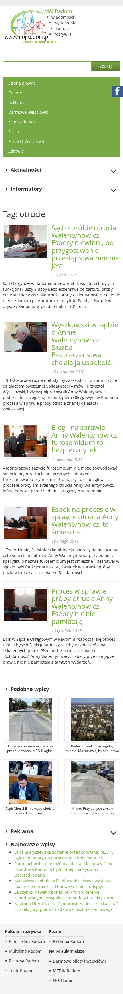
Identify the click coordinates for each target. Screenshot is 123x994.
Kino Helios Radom (27, 941)
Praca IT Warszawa (26, 141)
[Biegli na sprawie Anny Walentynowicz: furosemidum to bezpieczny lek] (25, 441)
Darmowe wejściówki (28, 112)
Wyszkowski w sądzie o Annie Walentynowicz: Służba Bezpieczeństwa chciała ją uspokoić (84, 343)
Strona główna (22, 83)
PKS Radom (64, 980)
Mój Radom (58, 11)
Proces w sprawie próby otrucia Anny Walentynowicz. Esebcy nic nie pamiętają (82, 606)
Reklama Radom (68, 941)
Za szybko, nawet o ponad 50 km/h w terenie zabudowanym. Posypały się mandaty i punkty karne (64, 895)
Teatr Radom (21, 970)
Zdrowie (16, 151)
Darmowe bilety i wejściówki (80, 961)
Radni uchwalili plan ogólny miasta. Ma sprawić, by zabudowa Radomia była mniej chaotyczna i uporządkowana (63, 869)
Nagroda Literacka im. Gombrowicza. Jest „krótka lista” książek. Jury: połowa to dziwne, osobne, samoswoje (66, 906)
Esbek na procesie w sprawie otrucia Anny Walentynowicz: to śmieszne (84, 520)
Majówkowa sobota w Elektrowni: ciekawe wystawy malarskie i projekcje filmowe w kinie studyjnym (62, 883)
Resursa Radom (24, 960)
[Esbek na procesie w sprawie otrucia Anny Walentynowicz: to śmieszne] (25, 523)
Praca (13, 131)
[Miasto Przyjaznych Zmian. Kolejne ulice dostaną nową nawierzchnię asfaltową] (92, 782)
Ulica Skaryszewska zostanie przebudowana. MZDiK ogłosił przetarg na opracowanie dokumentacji (63, 855)
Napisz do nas (21, 122)
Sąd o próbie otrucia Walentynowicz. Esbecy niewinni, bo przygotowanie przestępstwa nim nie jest (85, 246)
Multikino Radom (25, 951)
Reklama (16, 102)
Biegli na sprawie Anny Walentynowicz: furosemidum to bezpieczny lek (85, 438)
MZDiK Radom (66, 970)
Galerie (15, 92)
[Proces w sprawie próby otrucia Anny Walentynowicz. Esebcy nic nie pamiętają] (25, 605)
